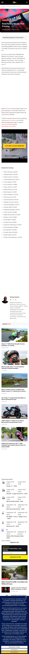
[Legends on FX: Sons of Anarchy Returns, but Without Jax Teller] (6, 590)
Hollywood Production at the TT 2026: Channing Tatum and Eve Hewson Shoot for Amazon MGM (13, 445)
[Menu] (2, 2)
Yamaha (8, 108)
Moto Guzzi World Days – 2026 (15, 509)
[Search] (27, 2)
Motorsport (6, 20)
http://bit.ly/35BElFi (6, 124)
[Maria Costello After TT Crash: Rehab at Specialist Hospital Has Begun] (14, 357)
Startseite (3, 6)
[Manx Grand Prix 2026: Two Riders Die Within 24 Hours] (15, 572)
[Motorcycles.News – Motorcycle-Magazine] (14, 2)
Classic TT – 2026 (11, 486)
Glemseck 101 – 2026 (12, 526)
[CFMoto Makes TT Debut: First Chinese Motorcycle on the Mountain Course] (14, 411)
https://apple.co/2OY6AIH (8, 126)
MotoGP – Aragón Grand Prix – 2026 (16, 493)
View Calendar (6, 540)
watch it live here (11, 120)
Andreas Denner (6, 29)
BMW (6, 114)
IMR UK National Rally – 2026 (14, 501)
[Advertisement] (14, 91)
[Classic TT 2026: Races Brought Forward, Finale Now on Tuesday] (14, 334)
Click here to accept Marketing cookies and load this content (14, 146)
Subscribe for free (15, 557)
